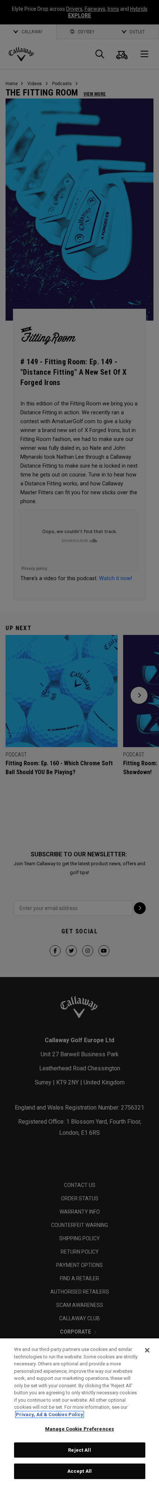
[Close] (147, 1350)
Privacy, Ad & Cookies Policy (49, 1414)
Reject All (79, 1450)
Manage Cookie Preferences (79, 1429)
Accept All (79, 1471)
